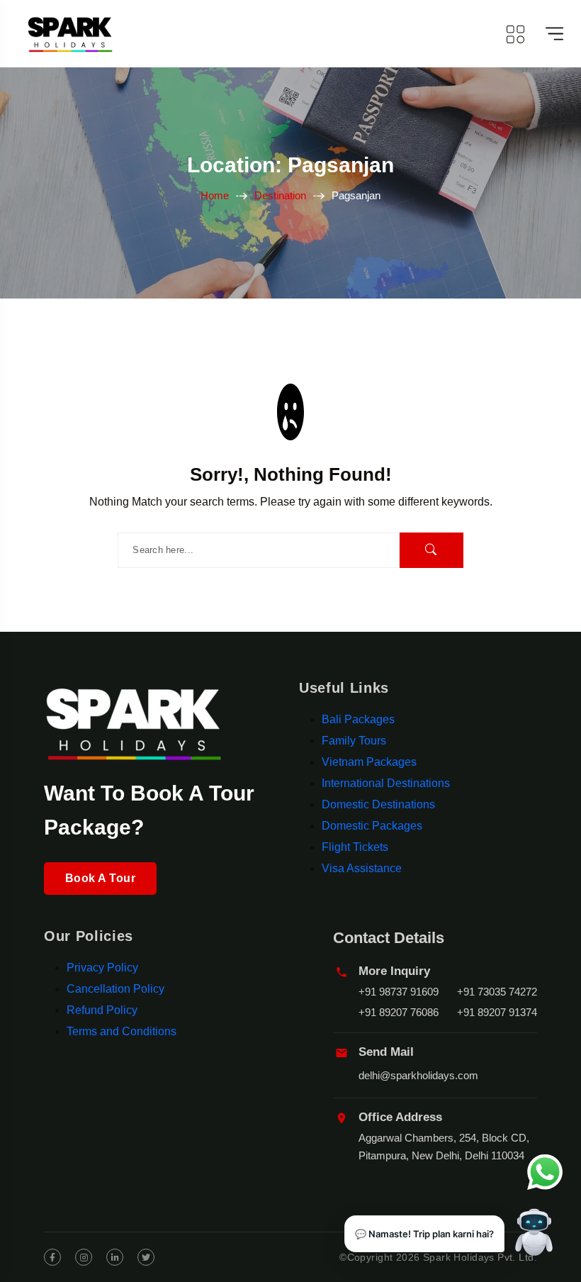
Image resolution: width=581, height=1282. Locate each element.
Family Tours (354, 741)
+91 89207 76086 (399, 1012)
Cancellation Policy (115, 989)
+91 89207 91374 (497, 1012)
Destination (280, 195)
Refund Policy (102, 1010)
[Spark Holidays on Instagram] (83, 1257)
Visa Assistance (362, 868)
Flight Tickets (355, 847)
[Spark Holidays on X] (145, 1257)
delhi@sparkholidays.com (418, 1075)
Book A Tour (100, 878)
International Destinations (386, 783)
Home (215, 195)
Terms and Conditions (121, 1031)
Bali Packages (358, 719)
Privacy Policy (102, 968)
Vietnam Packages (369, 762)
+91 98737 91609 (399, 992)
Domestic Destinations (378, 804)
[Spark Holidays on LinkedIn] (114, 1257)
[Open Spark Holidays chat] (534, 1235)
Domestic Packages (372, 826)
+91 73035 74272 (497, 992)
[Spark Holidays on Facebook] (52, 1257)
